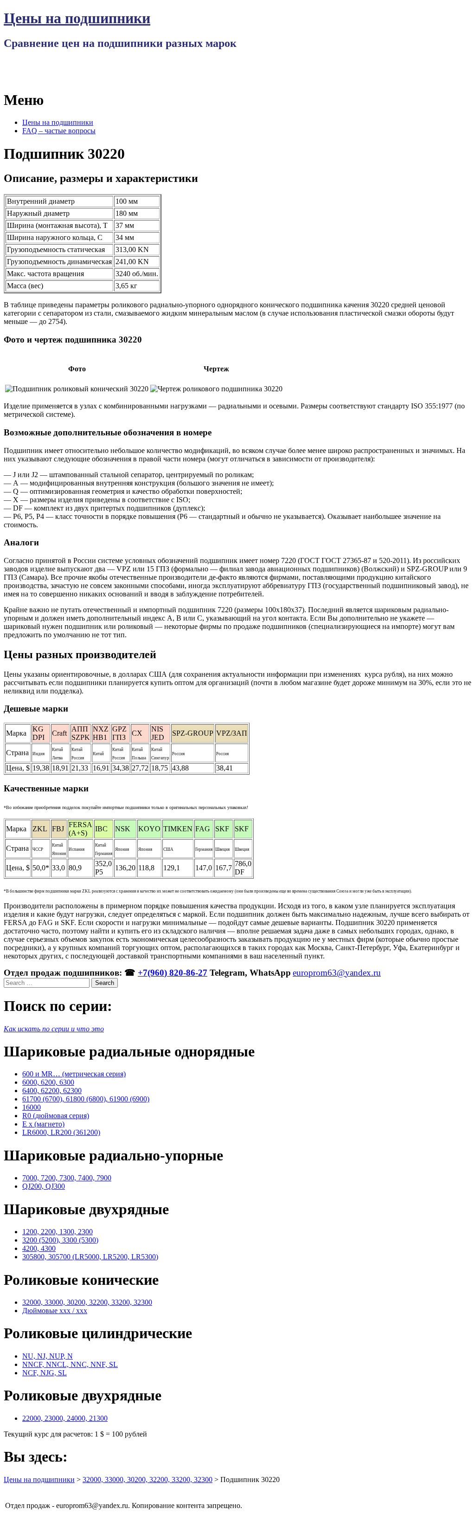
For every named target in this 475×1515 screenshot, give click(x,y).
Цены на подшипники (77, 18)
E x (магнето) (43, 1124)
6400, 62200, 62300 (52, 1090)
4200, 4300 (39, 1248)
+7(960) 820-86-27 (172, 973)
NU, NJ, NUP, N (47, 1356)
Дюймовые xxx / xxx (54, 1310)
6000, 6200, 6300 (48, 1082)
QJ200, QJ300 (43, 1186)
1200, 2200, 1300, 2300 (57, 1232)
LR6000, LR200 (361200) (61, 1132)
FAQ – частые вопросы (59, 131)
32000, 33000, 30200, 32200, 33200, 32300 (87, 1302)
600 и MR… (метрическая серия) (74, 1074)
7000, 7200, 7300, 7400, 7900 (66, 1178)
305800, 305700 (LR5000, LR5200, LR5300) (90, 1257)
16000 (31, 1107)
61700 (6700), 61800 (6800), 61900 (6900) (85, 1099)
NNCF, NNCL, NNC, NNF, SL (70, 1364)
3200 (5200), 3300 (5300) (60, 1240)
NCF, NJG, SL (44, 1373)
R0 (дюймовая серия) (55, 1116)
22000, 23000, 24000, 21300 (65, 1418)
